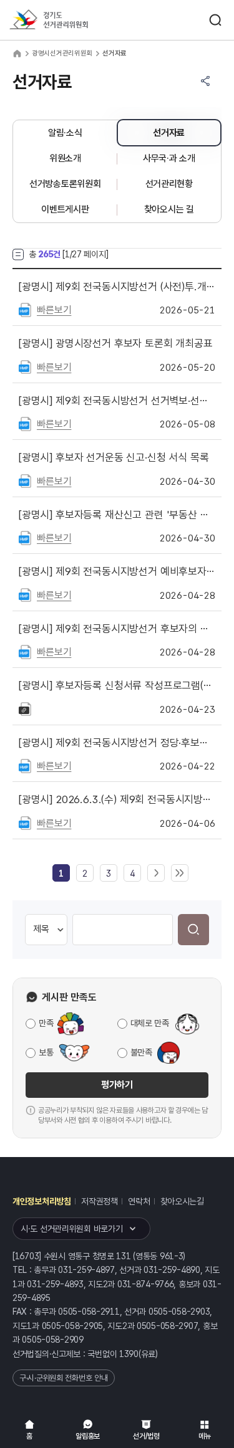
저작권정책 (99, 1201)
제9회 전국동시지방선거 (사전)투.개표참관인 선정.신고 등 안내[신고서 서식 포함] (117, 286)
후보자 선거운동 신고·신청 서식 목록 (114, 457)
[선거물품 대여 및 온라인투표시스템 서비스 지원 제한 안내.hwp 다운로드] (25, 822)
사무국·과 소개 (169, 158)
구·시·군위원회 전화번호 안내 (63, 1378)
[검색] (193, 929)
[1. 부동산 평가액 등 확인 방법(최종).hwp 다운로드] (25, 537)
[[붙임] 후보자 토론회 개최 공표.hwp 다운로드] (25, 366)
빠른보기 (54, 310)
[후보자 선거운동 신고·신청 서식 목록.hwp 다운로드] (25, 480)
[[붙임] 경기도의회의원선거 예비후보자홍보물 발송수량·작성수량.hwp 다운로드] (25, 594)
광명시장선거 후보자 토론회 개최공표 (116, 343)
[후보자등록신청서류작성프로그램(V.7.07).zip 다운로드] (25, 708)
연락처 (139, 1201)
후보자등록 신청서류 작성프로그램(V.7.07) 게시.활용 (117, 685)
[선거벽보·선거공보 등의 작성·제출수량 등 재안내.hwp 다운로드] (25, 423)
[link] (61, 874)
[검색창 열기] (215, 20)
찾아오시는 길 (169, 209)
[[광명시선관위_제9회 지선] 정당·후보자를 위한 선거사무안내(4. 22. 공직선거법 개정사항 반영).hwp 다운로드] (25, 765)
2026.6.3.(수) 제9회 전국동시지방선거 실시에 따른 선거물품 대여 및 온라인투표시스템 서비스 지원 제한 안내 (117, 799)
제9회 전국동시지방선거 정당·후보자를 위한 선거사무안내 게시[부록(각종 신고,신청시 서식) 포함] (117, 742)
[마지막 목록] (180, 873)
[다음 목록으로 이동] (156, 873)
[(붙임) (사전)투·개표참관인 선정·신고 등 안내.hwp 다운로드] (25, 309)
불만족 (141, 1052)
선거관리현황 (169, 183)
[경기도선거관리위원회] (71, 20)
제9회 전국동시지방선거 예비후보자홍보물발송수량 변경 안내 (117, 571)
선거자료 (169, 132)
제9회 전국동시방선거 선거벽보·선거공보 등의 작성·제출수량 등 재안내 (117, 400)
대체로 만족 (149, 1023)
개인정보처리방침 (41, 1201)
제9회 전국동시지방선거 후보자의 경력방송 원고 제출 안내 (117, 628)
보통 (46, 1052)
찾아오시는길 (182, 1201)
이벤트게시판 (65, 209)
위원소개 (65, 158)
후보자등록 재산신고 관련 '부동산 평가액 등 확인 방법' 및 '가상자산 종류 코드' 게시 (117, 514)
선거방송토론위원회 (64, 183)
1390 (129, 1354)
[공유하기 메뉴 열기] (205, 81)
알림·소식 (65, 132)
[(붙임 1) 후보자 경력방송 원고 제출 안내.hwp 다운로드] (25, 651)
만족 (46, 1023)
